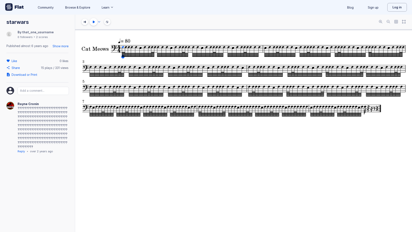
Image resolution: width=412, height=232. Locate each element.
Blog (350, 7)
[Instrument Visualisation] (107, 22)
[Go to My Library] (14, 7)
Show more (60, 46)
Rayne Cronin (28, 104)
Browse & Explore (77, 7)
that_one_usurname (38, 32)
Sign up (373, 7)
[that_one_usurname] (9, 34)
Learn (105, 7)
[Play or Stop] (93, 22)
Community (46, 7)
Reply (21, 151)
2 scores (42, 37)
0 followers (25, 37)
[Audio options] (99, 22)
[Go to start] (85, 22)
